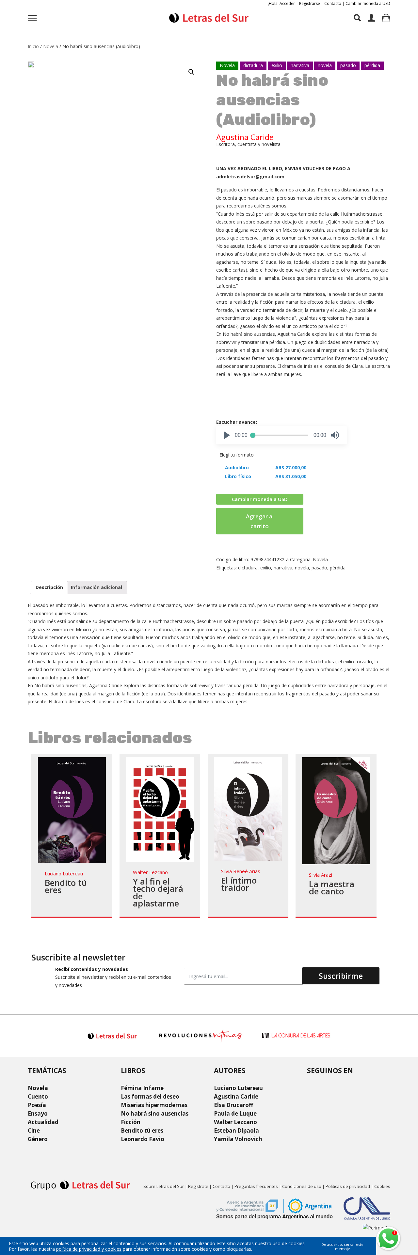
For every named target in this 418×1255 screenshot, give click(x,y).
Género (38, 1139)
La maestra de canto (331, 887)
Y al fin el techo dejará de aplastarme (158, 892)
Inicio (33, 46)
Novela (50, 46)
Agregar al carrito (260, 521)
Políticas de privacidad (348, 1186)
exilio (265, 568)
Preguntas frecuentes (256, 1186)
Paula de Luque (235, 1113)
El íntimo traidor (239, 884)
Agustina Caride (245, 137)
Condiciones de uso (301, 1186)
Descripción (49, 587)
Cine (34, 1130)
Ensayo (38, 1113)
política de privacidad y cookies (88, 1249)
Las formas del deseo (150, 1096)
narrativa (283, 568)
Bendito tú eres (66, 886)
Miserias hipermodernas (154, 1105)
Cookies (382, 1186)
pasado (319, 568)
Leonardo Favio (142, 1139)
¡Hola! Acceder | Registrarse (294, 3)
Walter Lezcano (150, 872)
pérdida (338, 568)
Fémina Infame (142, 1088)
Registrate (198, 1186)
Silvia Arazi (320, 874)
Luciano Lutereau (64, 873)
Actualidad (43, 1122)
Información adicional (96, 587)
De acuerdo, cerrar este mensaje (342, 1246)
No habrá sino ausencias (154, 1113)
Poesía (37, 1105)
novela (302, 568)
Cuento (38, 1096)
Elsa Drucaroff (233, 1105)
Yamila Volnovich (238, 1139)
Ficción (130, 1122)
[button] (227, 435)
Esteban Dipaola (236, 1130)
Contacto (332, 3)
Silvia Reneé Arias (240, 871)
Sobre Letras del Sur (163, 1186)
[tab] (49, 587)
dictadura (248, 568)
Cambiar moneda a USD (368, 3)
